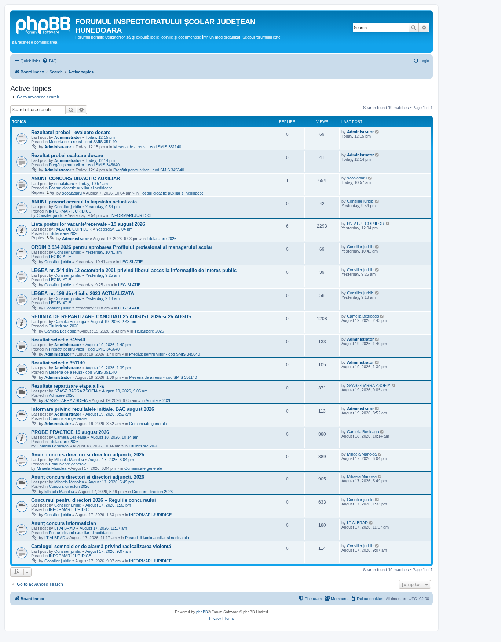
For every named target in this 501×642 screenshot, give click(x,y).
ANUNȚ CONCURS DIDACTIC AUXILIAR (75, 178)
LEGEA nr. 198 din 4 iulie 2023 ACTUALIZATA (82, 293)
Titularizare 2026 (63, 233)
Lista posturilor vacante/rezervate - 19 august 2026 (88, 224)
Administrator (67, 137)
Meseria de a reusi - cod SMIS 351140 (83, 141)
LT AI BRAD (64, 528)
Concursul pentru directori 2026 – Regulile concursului (93, 500)
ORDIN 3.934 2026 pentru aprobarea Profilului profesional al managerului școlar (121, 247)
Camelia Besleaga (70, 321)
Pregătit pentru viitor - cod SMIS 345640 (84, 165)
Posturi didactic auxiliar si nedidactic (81, 188)
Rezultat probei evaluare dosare (67, 155)
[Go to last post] (377, 132)
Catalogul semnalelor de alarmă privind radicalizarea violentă (101, 546)
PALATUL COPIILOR (73, 229)
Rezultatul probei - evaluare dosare (70, 132)
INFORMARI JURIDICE (70, 211)
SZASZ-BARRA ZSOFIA (76, 391)
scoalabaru (64, 183)
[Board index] (43, 24)
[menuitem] (49, 61)
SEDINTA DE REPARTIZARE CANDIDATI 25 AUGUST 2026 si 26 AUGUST (112, 316)
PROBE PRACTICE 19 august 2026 (70, 432)
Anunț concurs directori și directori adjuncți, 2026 (87, 454)
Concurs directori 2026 (69, 486)
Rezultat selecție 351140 (58, 363)
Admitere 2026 (61, 395)
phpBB (202, 612)
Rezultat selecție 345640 (58, 339)
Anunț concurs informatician (63, 523)
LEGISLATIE (60, 256)
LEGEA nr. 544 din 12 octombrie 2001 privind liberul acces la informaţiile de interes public (134, 270)
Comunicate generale (68, 418)
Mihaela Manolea (69, 459)
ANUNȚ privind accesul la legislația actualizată (84, 201)
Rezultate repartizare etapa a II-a (67, 386)
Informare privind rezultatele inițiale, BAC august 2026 (92, 409)
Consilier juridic (67, 206)
